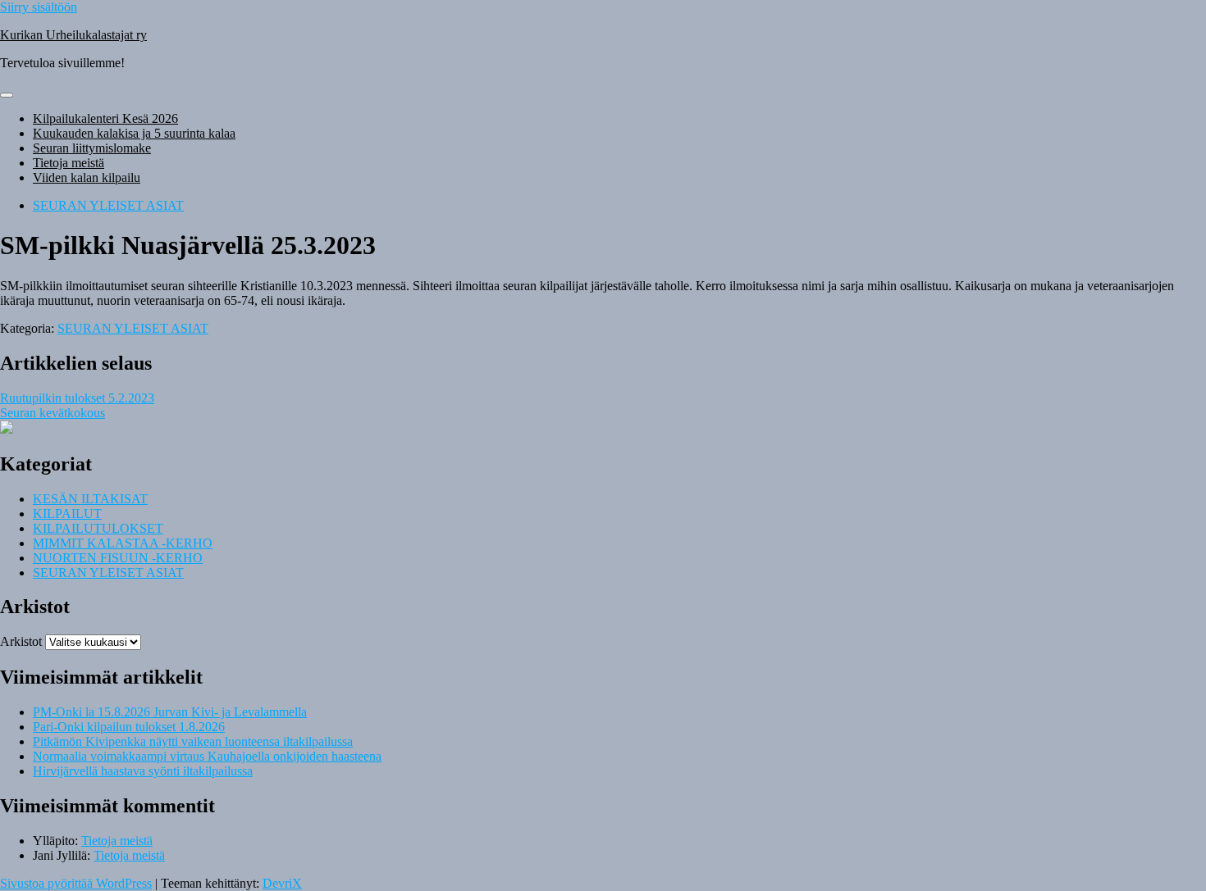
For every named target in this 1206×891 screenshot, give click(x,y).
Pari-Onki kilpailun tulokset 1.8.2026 (129, 727)
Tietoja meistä (68, 163)
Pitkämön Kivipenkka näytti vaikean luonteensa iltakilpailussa (193, 741)
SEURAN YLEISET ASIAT (108, 205)
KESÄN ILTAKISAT (90, 499)
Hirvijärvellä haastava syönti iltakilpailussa (143, 771)
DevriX (282, 883)
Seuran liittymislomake (92, 148)
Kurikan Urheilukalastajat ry (73, 35)
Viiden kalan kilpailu (86, 177)
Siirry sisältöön (38, 7)
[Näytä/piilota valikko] (6, 95)
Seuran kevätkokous (52, 413)
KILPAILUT (67, 514)
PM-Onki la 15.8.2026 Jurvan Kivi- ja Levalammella (170, 712)
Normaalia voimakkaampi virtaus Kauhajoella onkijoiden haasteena (207, 756)
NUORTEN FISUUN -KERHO (118, 558)
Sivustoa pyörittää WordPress (76, 883)
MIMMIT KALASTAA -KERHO (122, 543)
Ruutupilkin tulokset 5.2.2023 (77, 398)
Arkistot (21, 641)
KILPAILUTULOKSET (98, 528)
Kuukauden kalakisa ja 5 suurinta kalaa (134, 133)
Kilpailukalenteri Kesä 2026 (105, 118)
